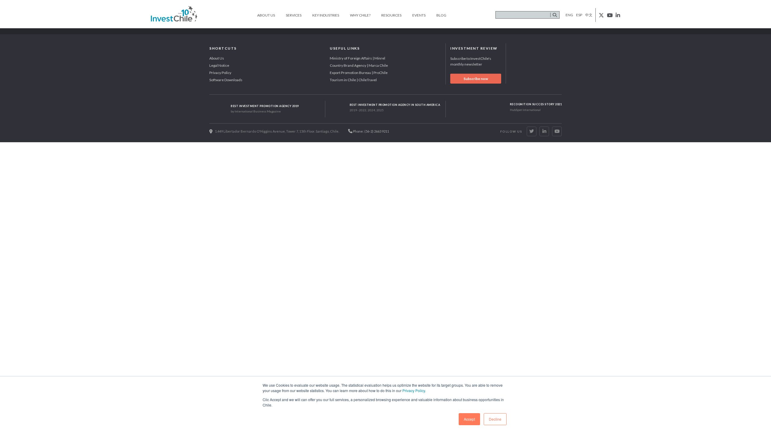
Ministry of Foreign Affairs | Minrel (357, 58)
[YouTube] (557, 131)
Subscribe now (476, 78)
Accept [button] (469, 419)
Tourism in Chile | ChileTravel (353, 80)
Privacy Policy (413, 390)
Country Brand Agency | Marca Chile (359, 65)
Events (419, 15)
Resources (391, 15)
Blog (441, 15)
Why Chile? (360, 15)
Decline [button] (495, 419)
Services (293, 15)
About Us (266, 15)
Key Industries (325, 15)
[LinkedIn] (544, 131)
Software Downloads (225, 80)
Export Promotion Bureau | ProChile (359, 72)
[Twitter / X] (531, 131)
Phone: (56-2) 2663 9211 (370, 131)
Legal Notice (219, 65)
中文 (588, 15)
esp (579, 15)
